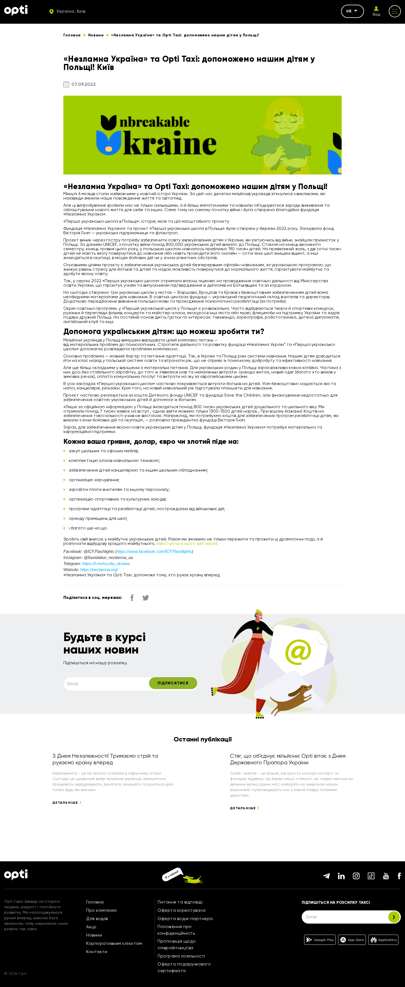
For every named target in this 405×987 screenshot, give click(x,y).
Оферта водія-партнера (185, 918)
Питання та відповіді (180, 902)
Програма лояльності (181, 956)
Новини (94, 935)
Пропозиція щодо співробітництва (177, 944)
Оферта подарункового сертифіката (184, 967)
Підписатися (173, 683)
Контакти (96, 951)
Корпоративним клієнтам (114, 943)
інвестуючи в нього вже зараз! (187, 543)
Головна (95, 902)
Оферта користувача (182, 910)
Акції (91, 926)
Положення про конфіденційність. (177, 930)
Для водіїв (97, 918)
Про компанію (101, 910)
